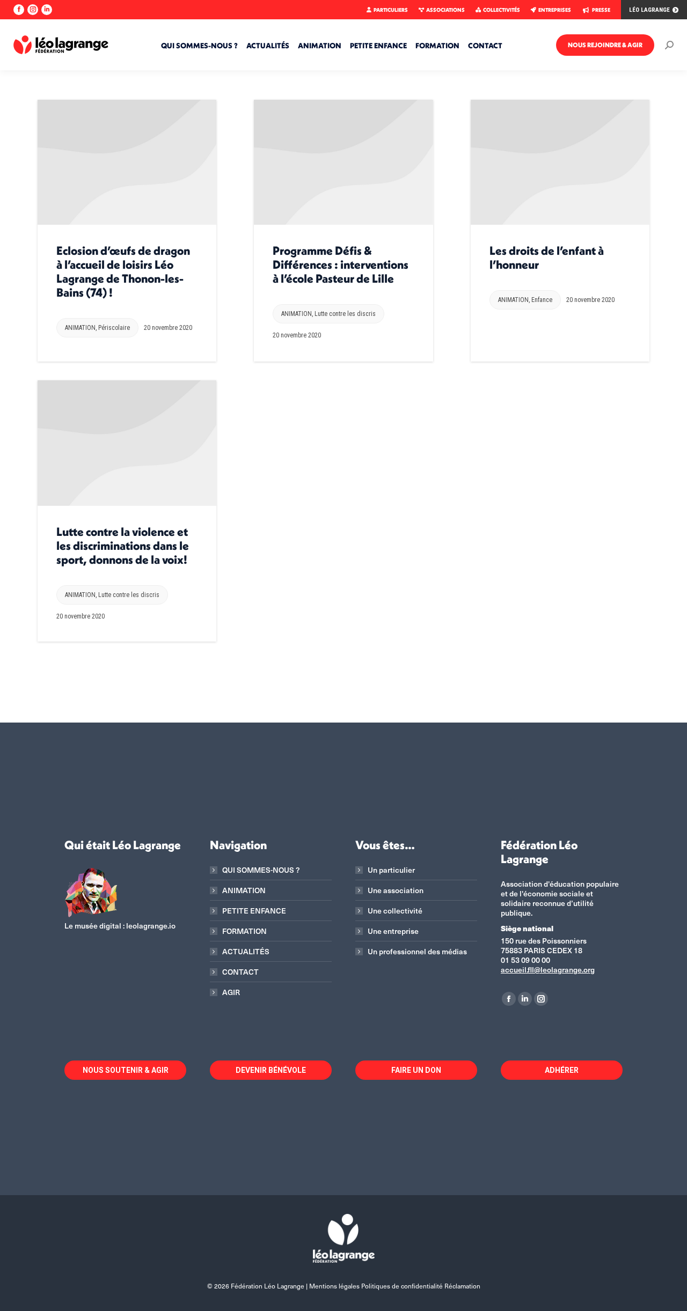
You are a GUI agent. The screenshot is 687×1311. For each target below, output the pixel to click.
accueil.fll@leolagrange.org (548, 969)
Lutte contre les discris (345, 314)
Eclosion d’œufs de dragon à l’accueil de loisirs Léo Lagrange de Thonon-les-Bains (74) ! (123, 271)
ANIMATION (80, 328)
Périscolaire (114, 328)
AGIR (231, 992)
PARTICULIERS (391, 9)
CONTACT (240, 972)
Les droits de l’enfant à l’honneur (546, 257)
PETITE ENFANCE (254, 911)
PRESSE (601, 9)
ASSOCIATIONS (445, 9)
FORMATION (244, 931)
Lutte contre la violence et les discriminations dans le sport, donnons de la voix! (122, 545)
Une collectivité (395, 911)
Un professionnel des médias (417, 951)
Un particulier (391, 870)
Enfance (541, 300)
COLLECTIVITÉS (501, 9)
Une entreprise (393, 931)
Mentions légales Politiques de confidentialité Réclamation (394, 1285)
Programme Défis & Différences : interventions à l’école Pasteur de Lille (340, 264)
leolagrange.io (151, 925)
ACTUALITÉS (245, 951)
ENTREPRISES (554, 9)
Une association (395, 890)
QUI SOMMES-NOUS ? (260, 870)
